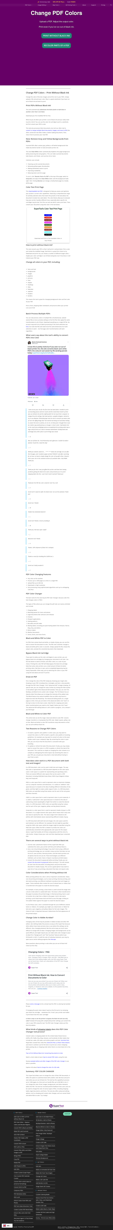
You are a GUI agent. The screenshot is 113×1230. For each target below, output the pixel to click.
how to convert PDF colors (50, 1057)
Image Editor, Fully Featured (44, 1130)
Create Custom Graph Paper (22, 1172)
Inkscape (53, 939)
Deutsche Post (51, 1042)
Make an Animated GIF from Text (45, 1169)
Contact (64, 1227)
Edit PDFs (16, 1169)
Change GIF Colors (41, 1176)
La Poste (58, 1042)
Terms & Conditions (93, 1227)
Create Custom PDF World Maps (23, 1209)
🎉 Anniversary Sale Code (56, 2)
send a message (35, 1004)
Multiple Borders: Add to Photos (45, 1123)
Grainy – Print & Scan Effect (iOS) (45, 1218)
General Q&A (83, 1227)
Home (59, 1227)
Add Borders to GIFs (42, 1183)
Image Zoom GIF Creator (43, 1186)
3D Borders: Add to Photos (43, 1120)
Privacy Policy (61, 1228)
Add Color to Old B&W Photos (44, 1117)
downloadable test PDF (35, 191)
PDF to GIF (17, 1197)
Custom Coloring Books (43, 1194)
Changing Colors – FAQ (73, 1227)
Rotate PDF (17, 1162)
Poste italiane (65, 1042)
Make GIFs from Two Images (44, 1173)
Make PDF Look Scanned (21, 1131)
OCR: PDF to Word (19, 1134)
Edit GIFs (38, 1166)
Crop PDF (16, 1159)
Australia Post (65, 1040)
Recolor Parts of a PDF (56, 45)
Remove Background (42, 1158)
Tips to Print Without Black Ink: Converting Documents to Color (44, 1053)
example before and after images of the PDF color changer (47, 1061)
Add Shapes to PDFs (20, 1166)
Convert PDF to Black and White (23, 1128)
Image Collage (40, 1139)
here (27, 326)
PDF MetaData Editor (20, 1194)
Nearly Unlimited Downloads (73, 1228)
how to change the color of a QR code (48, 1067)
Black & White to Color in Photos (45, 1127)
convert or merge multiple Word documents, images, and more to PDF (46, 130)
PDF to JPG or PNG (19, 1147)
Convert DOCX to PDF (20, 1187)
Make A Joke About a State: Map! (45, 1209)
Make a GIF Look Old (42, 1179)
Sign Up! (67, 1114)
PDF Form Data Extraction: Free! (23, 1206)
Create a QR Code (41, 1142)
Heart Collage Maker (42, 1155)
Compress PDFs (18, 1190)
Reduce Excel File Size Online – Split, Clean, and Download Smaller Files (45, 1200)
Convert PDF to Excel (20, 1143)
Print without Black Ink (56, 35)
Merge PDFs (17, 1156)
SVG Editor (39, 1151)
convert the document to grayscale (38, 862)
